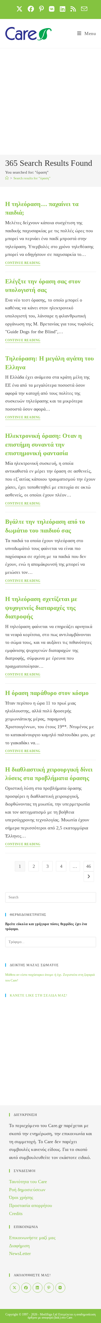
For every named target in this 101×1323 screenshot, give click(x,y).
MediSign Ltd (48, 1314)
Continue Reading (23, 263)
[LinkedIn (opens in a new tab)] (62, 9)
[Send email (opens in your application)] (82, 9)
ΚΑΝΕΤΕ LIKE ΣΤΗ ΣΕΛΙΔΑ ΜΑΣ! (38, 995)
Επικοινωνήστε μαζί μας (32, 1237)
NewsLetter (20, 1253)
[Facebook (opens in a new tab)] (31, 9)
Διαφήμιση (19, 1245)
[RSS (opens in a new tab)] (73, 9)
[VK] (60, 1288)
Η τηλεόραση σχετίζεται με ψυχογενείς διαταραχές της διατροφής (41, 608)
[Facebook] (26, 1288)
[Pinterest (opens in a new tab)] (41, 9)
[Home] (7, 178)
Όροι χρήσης (21, 1197)
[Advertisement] (50, 101)
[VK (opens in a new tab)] (51, 9)
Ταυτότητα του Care (28, 1181)
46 (88, 866)
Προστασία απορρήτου (30, 1205)
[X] (15, 1288)
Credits (16, 1213)
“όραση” (32, 178)
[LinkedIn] (37, 1288)
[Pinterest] (49, 1288)
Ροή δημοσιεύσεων (27, 1189)
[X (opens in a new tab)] (19, 9)
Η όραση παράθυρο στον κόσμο (47, 693)
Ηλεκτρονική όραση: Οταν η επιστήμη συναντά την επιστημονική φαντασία (43, 444)
